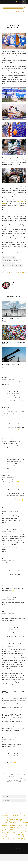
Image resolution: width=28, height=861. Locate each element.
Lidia (4, 507)
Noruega (2, 830)
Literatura (14, 825)
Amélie (15, 813)
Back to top (21, 859)
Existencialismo (13, 817)
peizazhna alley (8, 265)
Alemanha (4, 813)
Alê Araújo (11, 253)
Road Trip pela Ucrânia (22, 836)
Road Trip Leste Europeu (13, 836)
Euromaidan (5, 817)
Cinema (17, 815)
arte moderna (7, 260)
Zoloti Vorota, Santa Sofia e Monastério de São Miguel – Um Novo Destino (13, 692)
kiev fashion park (8, 262)
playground (18, 265)
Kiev (14, 22)
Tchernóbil (22, 838)
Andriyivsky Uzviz (21, 813)
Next (23, 41)
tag (10, 838)
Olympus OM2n (10, 830)
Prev (5, 41)
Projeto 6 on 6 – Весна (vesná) (13, 342)
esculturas (17, 260)
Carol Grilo (6, 475)
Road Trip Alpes (4, 836)
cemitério (3, 815)
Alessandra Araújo (14, 391)
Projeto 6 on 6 (19, 832)
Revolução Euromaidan (12, 834)
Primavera (9, 832)
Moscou (7, 828)
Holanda (22, 822)
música (14, 827)
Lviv (22, 825)
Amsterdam (10, 813)
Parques (4, 832)
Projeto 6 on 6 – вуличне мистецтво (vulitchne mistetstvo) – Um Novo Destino (14, 716)
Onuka (19, 830)
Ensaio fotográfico (23, 815)
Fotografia (9, 819)
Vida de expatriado (11, 842)
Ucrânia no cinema (6, 840)
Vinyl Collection (22, 842)
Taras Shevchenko (15, 838)
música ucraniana (23, 828)
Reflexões (3, 835)
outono (24, 830)
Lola (19, 825)
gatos (16, 822)
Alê (13, 282)
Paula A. (5, 437)
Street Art (5, 838)
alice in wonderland (9, 257)
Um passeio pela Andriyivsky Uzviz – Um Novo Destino (12, 644)
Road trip (23, 834)
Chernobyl (10, 815)
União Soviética (17, 840)
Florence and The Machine (22, 817)
